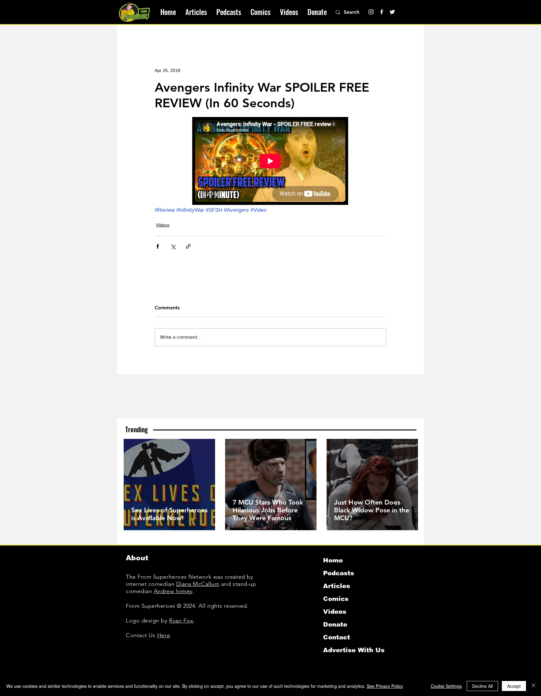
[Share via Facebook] (158, 246)
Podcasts (338, 573)
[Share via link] (188, 246)
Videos (162, 224)
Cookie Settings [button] (446, 686)
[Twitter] (392, 11)
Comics (335, 598)
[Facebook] (381, 11)
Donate (335, 624)
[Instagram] (371, 11)
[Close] (533, 686)
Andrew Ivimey (173, 591)
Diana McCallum (197, 584)
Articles (336, 585)
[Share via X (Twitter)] (173, 246)
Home (333, 560)
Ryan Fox (181, 620)
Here (163, 635)
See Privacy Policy (385, 686)
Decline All (482, 686)
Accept (514, 686)
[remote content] (270, 161)
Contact (336, 637)
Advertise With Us (353, 650)
